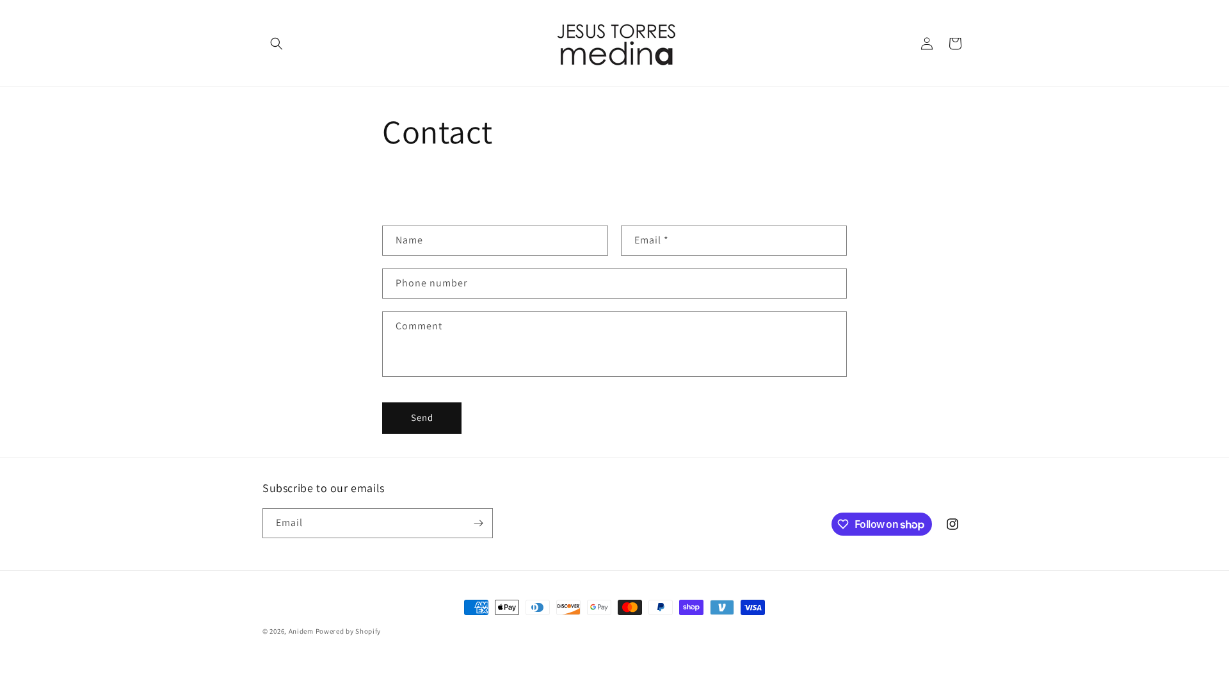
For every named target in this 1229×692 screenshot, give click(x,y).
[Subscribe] (478, 523)
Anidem (301, 631)
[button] (276, 43)
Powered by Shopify (349, 631)
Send (422, 417)
